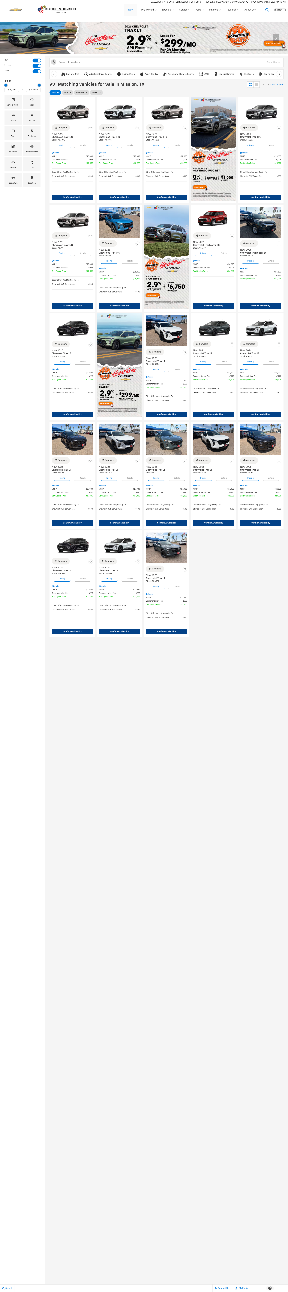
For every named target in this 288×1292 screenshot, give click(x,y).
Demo (6, 71)
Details (83, 145)
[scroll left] (54, 74)
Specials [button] (166, 10)
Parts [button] (198, 10)
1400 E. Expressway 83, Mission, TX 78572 (226, 2)
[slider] (5, 85)
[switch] (22, 60)
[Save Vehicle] (90, 128)
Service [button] (183, 10)
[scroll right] (279, 74)
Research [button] (231, 10)
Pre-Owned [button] (147, 10)
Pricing (62, 145)
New (6, 60)
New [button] (131, 10)
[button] (267, 10)
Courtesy (7, 65)
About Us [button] (249, 10)
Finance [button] (213, 10)
